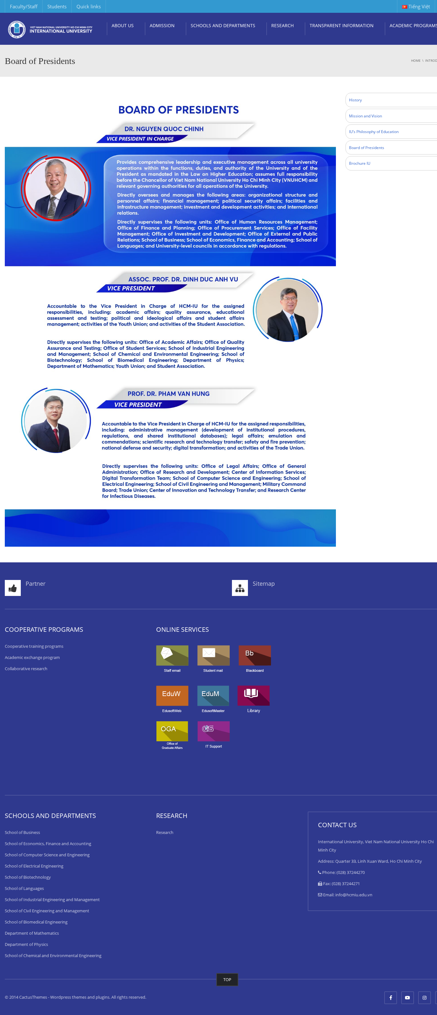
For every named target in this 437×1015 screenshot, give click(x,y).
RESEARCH (282, 25)
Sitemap (264, 583)
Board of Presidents (366, 147)
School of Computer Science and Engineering (47, 855)
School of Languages (24, 888)
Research (164, 832)
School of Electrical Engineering (34, 866)
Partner (35, 583)
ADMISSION (162, 25)
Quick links (88, 6)
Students (57, 6)
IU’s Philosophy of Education (374, 131)
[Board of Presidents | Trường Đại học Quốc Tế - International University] (50, 29)
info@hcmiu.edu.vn (353, 895)
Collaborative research (26, 668)
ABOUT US (123, 25)
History (355, 100)
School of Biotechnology (28, 877)
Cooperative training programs (34, 646)
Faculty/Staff (23, 6)
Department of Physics (26, 944)
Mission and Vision (365, 116)
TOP (227, 979)
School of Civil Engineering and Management (47, 911)
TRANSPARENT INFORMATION (342, 25)
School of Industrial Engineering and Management (52, 899)
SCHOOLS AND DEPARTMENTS (223, 25)
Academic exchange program (32, 657)
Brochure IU (359, 163)
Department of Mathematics (32, 933)
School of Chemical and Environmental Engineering (53, 955)
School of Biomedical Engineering (36, 922)
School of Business (22, 832)
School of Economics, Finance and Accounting (48, 843)
